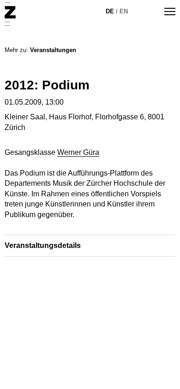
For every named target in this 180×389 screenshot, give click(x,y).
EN (124, 11)
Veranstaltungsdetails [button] (43, 245)
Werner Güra (78, 152)
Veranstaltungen (53, 50)
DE (110, 11)
